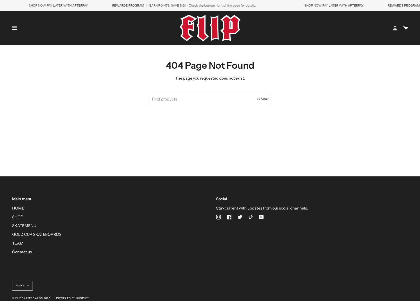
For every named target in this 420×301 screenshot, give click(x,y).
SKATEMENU (24, 225)
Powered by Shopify (72, 298)
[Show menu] (14, 28)
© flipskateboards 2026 (31, 298)
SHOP (17, 216)
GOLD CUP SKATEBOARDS (36, 234)
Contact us (22, 251)
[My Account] (395, 28)
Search (263, 98)
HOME (18, 208)
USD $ (20, 285)
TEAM (18, 243)
